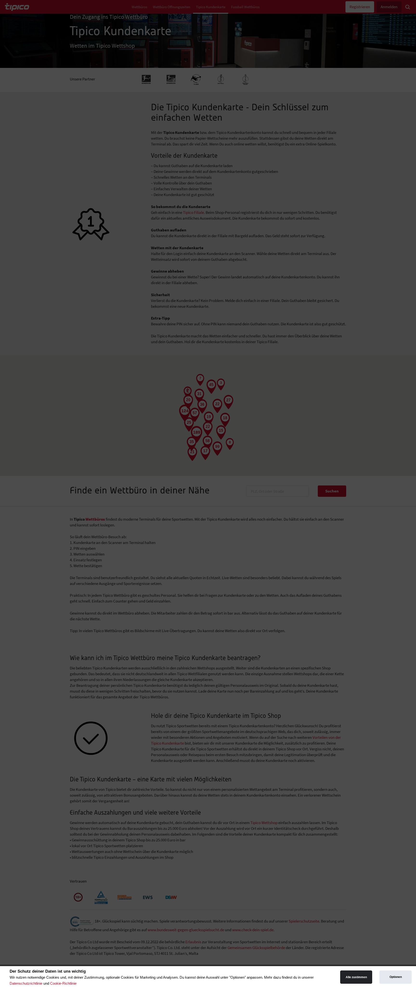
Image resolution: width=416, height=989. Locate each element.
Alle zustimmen (356, 977)
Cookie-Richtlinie (63, 983)
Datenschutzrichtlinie (26, 983)
